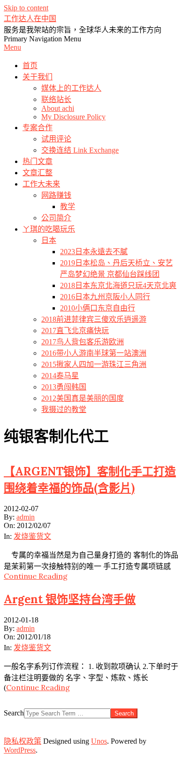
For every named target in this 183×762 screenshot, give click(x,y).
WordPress (20, 750)
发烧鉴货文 (32, 536)
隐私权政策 (22, 741)
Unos (99, 741)
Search (14, 713)
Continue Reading (36, 576)
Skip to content (26, 8)
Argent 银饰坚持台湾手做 (70, 599)
